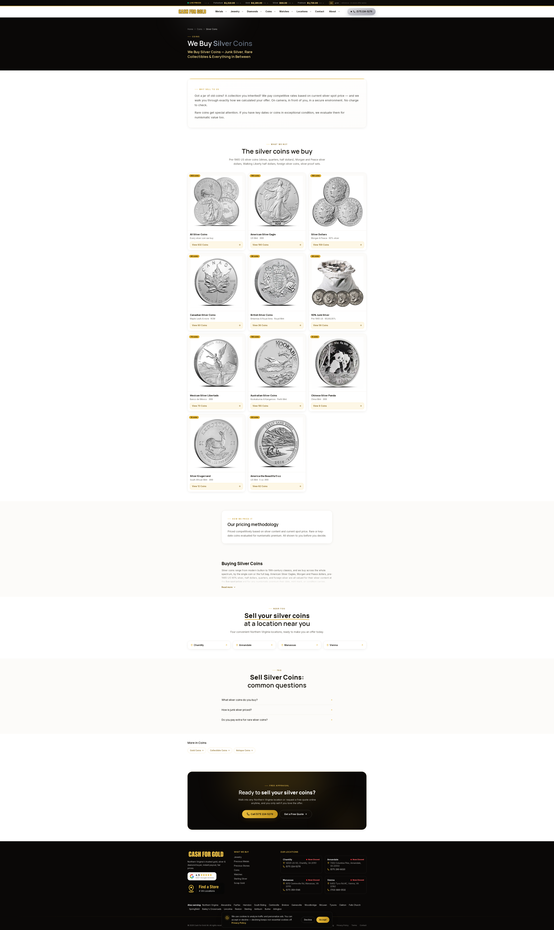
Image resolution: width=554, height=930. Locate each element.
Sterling (248, 909)
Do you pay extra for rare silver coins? (277, 719)
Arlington (277, 909)
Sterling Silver (240, 878)
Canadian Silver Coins (203, 315)
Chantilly (287, 859)
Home (190, 29)
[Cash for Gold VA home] (192, 11)
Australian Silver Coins (264, 395)
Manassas (288, 880)
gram (337, 3)
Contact (319, 11)
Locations (302, 11)
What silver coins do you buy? (277, 700)
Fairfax (237, 905)
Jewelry (235, 11)
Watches (284, 11)
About (332, 11)
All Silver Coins (198, 234)
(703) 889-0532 (338, 890)
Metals (219, 11)
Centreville (274, 905)
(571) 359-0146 (293, 890)
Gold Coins (195, 750)
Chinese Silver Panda (323, 395)
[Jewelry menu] (242, 11)
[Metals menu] (226, 11)
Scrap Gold (239, 883)
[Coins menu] (275, 11)
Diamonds (252, 11)
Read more (227, 587)
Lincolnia (228, 909)
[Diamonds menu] (261, 11)
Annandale (332, 859)
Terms (354, 925)
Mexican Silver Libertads (204, 395)
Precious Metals (241, 861)
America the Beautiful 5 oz (266, 476)
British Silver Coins (262, 315)
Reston (238, 909)
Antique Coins (243, 750)
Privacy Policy (343, 925)
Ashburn (258, 909)
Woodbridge (311, 905)
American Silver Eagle (263, 234)
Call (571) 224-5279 (262, 814)
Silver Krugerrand (200, 476)
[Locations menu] (310, 11)
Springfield (194, 909)
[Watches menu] (292, 11)
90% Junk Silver (320, 315)
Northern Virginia (210, 905)
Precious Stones (242, 865)
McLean (323, 905)
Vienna (331, 880)
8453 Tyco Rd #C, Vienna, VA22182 (344, 885)
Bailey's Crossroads (211, 909)
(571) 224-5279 (293, 866)
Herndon (247, 905)
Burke (268, 909)
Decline (308, 919)
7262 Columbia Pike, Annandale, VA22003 (345, 864)
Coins (268, 11)
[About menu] (339, 11)
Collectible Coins (218, 750)
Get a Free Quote (294, 814)
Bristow (285, 905)
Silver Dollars (319, 234)
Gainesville (297, 905)
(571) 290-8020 (337, 869)
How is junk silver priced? (277, 709)
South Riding (260, 905)
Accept (322, 919)
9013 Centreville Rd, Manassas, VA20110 (302, 885)
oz (331, 3)
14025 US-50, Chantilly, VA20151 (301, 863)
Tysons (333, 905)
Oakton (342, 905)
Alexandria (226, 905)
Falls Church (355, 905)
